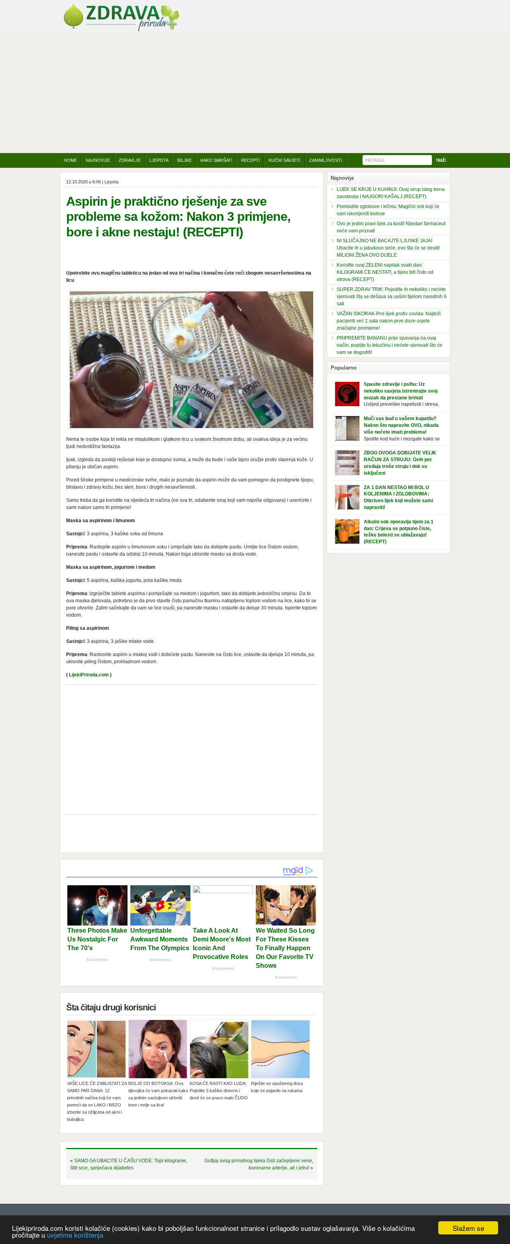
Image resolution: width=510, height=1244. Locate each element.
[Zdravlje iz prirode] (121, 30)
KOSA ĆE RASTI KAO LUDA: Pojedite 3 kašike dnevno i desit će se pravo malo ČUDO (219, 1090)
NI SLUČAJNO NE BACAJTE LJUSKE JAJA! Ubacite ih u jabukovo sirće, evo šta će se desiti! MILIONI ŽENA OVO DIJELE (388, 248)
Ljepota (159, 160)
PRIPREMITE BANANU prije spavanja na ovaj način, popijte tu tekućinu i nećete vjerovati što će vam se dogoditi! (389, 345)
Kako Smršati (216, 160)
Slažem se (468, 1228)
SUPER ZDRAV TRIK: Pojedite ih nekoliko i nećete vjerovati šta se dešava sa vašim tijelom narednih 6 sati (392, 297)
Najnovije (98, 160)
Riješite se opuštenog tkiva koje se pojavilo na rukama (277, 1087)
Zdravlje (130, 160)
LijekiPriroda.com (89, 675)
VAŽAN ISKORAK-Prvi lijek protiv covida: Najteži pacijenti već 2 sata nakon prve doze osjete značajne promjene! (389, 321)
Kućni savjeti (284, 160)
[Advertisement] (255, 93)
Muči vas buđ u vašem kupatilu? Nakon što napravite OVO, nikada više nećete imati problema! (401, 425)
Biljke (184, 160)
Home (70, 160)
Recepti (250, 160)
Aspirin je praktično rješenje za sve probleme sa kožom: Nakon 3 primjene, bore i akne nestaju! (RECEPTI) (178, 216)
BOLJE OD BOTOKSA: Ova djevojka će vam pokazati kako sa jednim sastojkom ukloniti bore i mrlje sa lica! (158, 1094)
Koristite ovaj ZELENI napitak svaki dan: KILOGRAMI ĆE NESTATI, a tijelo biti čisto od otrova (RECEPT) (385, 272)
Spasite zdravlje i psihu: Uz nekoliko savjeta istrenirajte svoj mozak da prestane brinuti (400, 391)
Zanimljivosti (325, 160)
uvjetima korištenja (75, 1235)
